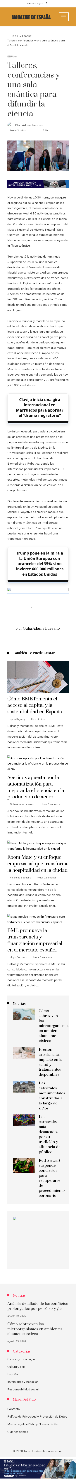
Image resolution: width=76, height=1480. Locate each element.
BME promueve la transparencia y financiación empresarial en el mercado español (34, 940)
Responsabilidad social (23, 1389)
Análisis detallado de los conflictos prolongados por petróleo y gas (37, 1306)
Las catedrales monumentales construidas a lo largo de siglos (52, 1096)
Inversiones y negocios (22, 1382)
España (12, 56)
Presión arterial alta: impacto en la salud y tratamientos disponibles (50, 1062)
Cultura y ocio (16, 1366)
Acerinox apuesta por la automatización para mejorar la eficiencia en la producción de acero (35, 787)
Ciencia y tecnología (21, 1359)
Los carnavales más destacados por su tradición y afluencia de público (50, 1134)
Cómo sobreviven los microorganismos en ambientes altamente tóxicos (54, 1026)
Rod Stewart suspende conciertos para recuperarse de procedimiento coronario (52, 1178)
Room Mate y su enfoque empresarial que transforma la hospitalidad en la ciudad (38, 863)
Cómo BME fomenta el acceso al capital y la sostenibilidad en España (34, 705)
